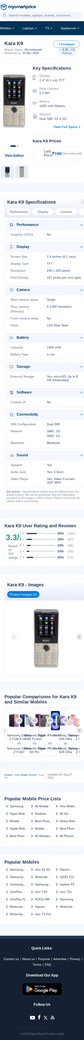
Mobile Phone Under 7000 (43, 828)
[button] (4, 15)
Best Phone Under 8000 (18, 836)
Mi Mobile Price (42, 806)
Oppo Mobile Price (19, 813)
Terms (37, 964)
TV (47, 28)
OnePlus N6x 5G (16, 892)
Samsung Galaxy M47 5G (68, 899)
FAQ (48, 964)
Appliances (68, 28)
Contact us (11, 959)
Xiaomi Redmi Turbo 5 (44, 906)
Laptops (28, 28)
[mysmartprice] (18, 7)
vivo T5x (66, 892)
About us (28, 959)
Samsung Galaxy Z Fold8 (16, 869)
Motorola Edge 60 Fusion (16, 914)
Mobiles (5, 28)
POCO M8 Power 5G (42, 899)
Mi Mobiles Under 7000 (43, 836)
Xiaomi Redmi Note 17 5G (68, 869)
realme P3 (67, 884)
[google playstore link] (42, 994)
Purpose (44, 959)
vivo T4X (41, 892)
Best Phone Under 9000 (68, 828)
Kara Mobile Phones (26, 775)
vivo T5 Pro (43, 914)
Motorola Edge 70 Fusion (41, 877)
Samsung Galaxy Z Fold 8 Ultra (18, 877)
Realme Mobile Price (43, 813)
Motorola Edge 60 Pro (69, 906)
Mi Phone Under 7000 (68, 836)
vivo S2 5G (42, 869)
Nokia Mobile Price (69, 821)
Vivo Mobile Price (68, 806)
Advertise (60, 959)
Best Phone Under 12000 (43, 821)
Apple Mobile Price (19, 828)
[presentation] (14, 637)
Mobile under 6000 (18, 821)
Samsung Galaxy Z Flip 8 (41, 884)
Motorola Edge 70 (16, 906)
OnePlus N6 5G (18, 899)
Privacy (75, 959)
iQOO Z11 (67, 877)
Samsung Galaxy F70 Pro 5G (18, 884)
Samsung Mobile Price (18, 806)
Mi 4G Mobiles (65, 813)
